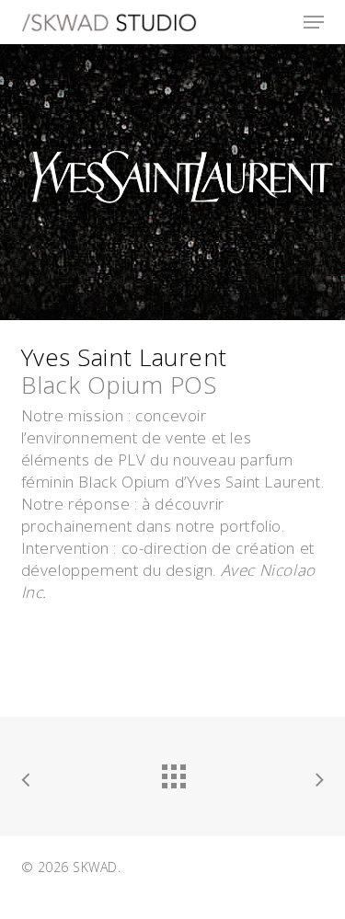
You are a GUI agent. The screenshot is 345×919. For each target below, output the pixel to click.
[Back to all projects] (173, 771)
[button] (314, 22)
